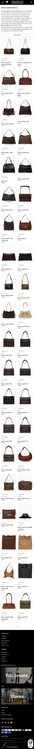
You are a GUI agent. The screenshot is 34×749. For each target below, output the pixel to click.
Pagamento (4, 643)
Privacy (3, 710)
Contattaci (3, 636)
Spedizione (4, 638)
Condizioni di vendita (6, 714)
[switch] (30, 747)
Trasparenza (4, 661)
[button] (3, 2)
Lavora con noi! (5, 654)
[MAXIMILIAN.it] (17, 2)
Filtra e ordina (17, 35)
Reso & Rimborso (5, 640)
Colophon (3, 659)
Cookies (3, 712)
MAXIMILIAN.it (14, 747)
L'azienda (3, 656)
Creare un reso (5, 645)
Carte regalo (4, 652)
